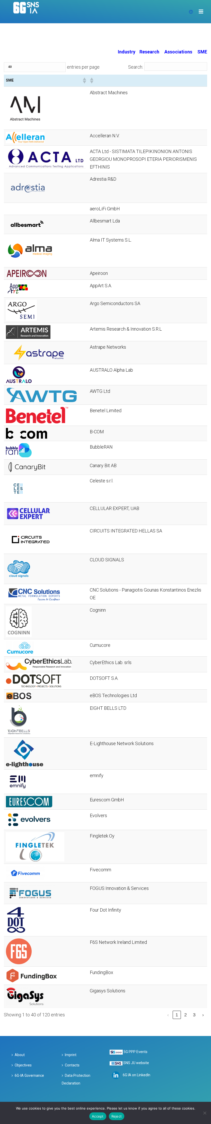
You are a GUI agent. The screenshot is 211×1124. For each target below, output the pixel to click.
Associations (178, 51)
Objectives (23, 1065)
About (20, 1055)
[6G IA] (29, 11)
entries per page (83, 67)
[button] (84, 80)
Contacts (72, 1065)
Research (149, 51)
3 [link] (194, 1014)
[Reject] (204, 1112)
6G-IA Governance (29, 1075)
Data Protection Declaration (76, 1079)
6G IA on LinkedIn (136, 1075)
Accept (98, 1116)
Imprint (70, 1055)
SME (202, 51)
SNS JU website (136, 1063)
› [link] (203, 1014)
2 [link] (185, 1014)
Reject (116, 1116)
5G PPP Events (135, 1052)
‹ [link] (168, 1014)
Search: (135, 67)
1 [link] (176, 1014)
